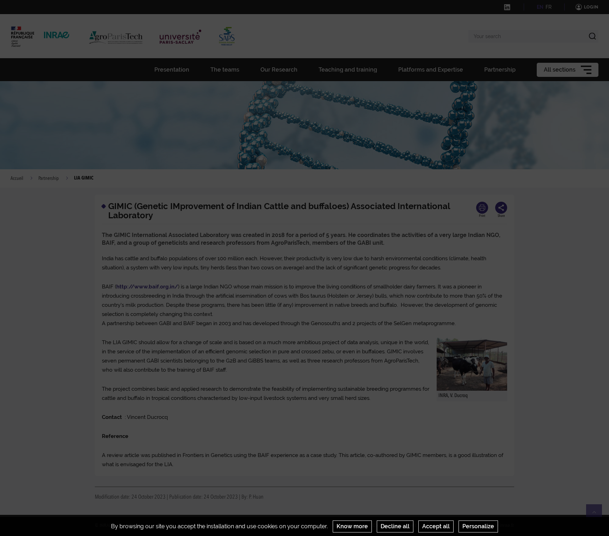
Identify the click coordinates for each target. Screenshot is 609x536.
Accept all (436, 526)
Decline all (395, 526)
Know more (352, 526)
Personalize (478, 526)
